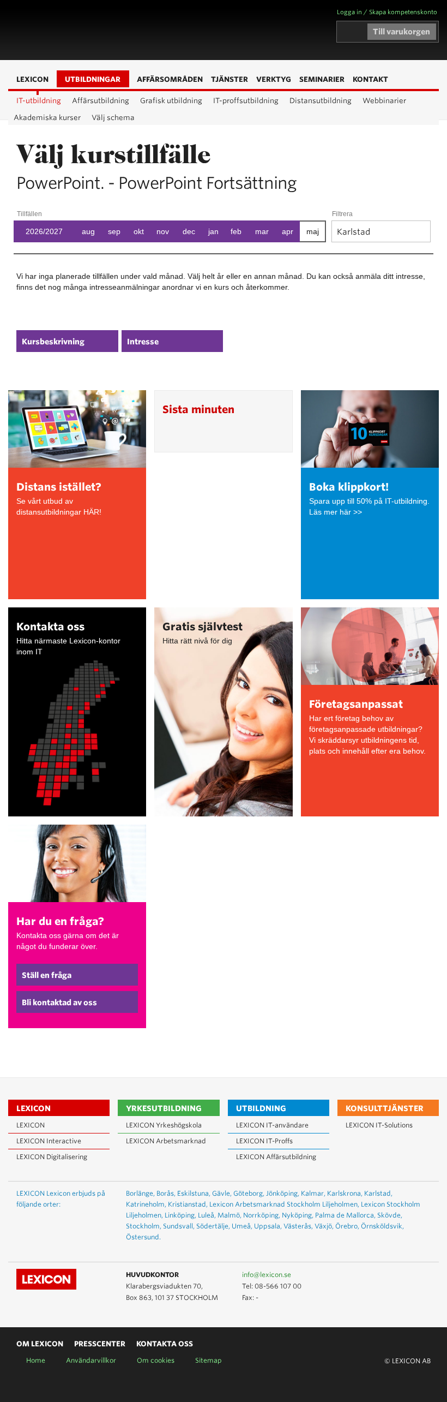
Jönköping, (282, 1193)
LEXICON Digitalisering (51, 1157)
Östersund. (143, 1237)
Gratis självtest (202, 627)
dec (189, 231)
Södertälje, (213, 1226)
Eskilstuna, (193, 1193)
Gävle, (222, 1193)
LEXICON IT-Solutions (379, 1125)
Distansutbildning (320, 101)
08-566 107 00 (278, 1286)
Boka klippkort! (349, 487)
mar (262, 231)
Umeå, (242, 1226)
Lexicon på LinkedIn (405, 1275)
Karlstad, (378, 1193)
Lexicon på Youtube (389, 1275)
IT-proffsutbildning (246, 101)
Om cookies (155, 1360)
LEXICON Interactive (48, 1141)
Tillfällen (29, 214)
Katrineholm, (146, 1204)
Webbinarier (384, 101)
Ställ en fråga (46, 975)
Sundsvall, (179, 1226)
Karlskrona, (345, 1193)
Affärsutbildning (100, 101)
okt (139, 231)
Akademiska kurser (47, 118)
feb (236, 231)
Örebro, (347, 1226)
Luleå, (207, 1215)
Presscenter (99, 1344)
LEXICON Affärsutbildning (276, 1157)
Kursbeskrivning (53, 341)
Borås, (166, 1193)
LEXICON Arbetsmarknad (166, 1141)
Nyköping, (297, 1215)
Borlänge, (140, 1193)
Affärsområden (156, 30)
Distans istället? (58, 487)
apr (287, 231)
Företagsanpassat (356, 704)
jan (213, 231)
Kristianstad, (188, 1204)
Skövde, (389, 1215)
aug (88, 231)
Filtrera (342, 214)
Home (35, 1360)
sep (114, 231)
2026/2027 (44, 231)
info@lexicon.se (266, 1274)
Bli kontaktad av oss (59, 1002)
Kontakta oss (50, 627)
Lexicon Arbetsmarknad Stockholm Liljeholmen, (284, 1204)
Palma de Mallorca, (345, 1215)
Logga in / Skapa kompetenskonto (387, 12)
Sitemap (208, 1360)
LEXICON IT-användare (272, 1125)
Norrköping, (261, 1215)
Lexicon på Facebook (421, 1275)
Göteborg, (248, 1193)
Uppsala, (268, 1226)
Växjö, (324, 1226)
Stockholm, (143, 1226)
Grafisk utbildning (171, 101)
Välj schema (113, 118)
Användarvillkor (91, 1360)
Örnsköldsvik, (382, 1226)
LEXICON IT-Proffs (264, 1141)
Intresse (143, 341)
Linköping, (180, 1215)
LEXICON (71, 30)
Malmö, (229, 1215)
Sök (173, 30)
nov (162, 231)
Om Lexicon (39, 1344)
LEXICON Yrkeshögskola (164, 1125)
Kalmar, (313, 1193)
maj (312, 231)
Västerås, (298, 1226)
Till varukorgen (401, 31)
